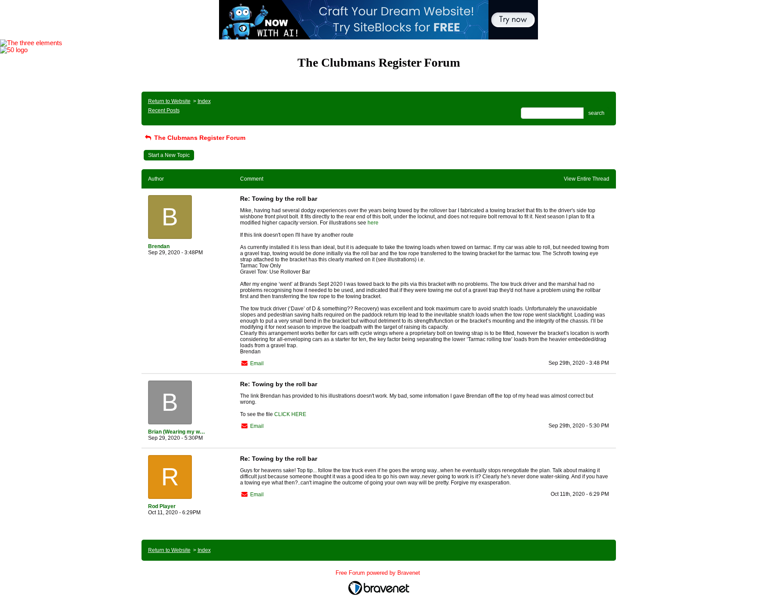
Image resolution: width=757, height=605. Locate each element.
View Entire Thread (586, 179)
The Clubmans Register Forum (198, 137)
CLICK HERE (290, 414)
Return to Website (169, 101)
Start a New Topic (169, 155)
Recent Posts (164, 110)
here (373, 223)
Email (257, 363)
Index (204, 101)
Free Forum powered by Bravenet (379, 572)
